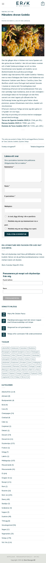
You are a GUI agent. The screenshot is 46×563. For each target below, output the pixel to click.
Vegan (4, 529)
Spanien (21, 142)
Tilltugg (5, 521)
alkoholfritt (5, 348)
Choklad (5, 417)
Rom (3, 486)
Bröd (3, 405)
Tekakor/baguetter (37, 146)
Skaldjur (5, 503)
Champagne (35, 352)
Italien (27, 359)
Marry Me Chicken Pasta (16, 314)
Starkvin (11, 373)
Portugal (31, 366)
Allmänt (5, 396)
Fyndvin (21, 359)
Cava (27, 352)
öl (28, 377)
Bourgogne (5, 352)
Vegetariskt (6, 533)
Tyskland (34, 373)
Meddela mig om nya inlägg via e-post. (22, 229)
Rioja (18, 370)
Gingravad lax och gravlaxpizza (19, 327)
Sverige (19, 373)
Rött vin (31, 370)
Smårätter (5, 508)
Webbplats (8, 206)
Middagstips (6, 460)
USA (40, 373)
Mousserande (7, 469)
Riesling (12, 370)
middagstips (37, 363)
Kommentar (9, 167)
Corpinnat (5, 426)
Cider (3, 422)
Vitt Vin (10, 11)
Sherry (38, 370)
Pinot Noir (24, 366)
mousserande (6, 366)
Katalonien (15, 363)
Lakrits (4, 456)
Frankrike (14, 359)
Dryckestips (6, 443)
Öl (2, 473)
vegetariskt (5, 377)
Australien (24, 348)
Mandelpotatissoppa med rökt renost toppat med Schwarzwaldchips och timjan (24, 321)
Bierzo (36, 139)
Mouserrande (6, 465)
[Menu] (3, 4)
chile (13, 355)
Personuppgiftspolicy (24, 557)
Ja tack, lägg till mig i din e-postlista (21, 216)
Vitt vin (24, 377)
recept (39, 366)
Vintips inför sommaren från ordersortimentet (24, 334)
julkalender (5, 363)
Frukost (4, 448)
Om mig (36, 557)
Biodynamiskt (7, 400)
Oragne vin (6, 478)
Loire (29, 363)
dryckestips (35, 355)
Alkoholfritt (6, 392)
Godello (15, 142)
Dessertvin (27, 355)
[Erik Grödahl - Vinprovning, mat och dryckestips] (23, 3)
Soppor (4, 512)
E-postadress (9, 196)
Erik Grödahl (25, 21)
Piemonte (16, 366)
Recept (4, 482)
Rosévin (25, 370)
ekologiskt (5, 359)
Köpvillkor (11, 557)
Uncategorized (7, 525)
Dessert (19, 355)
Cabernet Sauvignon (18, 352)
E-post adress (7, 280)
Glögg (4, 452)
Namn (7, 186)
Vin (12, 377)
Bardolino (32, 348)
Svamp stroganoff (9, 146)
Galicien (10, 142)
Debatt (4, 430)
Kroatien (23, 363)
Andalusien (15, 348)
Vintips (4, 11)
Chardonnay (6, 355)
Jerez (33, 359)
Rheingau (5, 370)
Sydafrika (26, 373)
